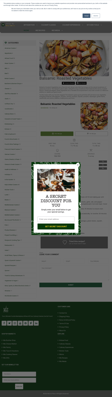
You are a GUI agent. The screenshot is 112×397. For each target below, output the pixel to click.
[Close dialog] (78, 165)
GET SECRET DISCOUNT (56, 226)
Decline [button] (96, 16)
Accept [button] (86, 16)
